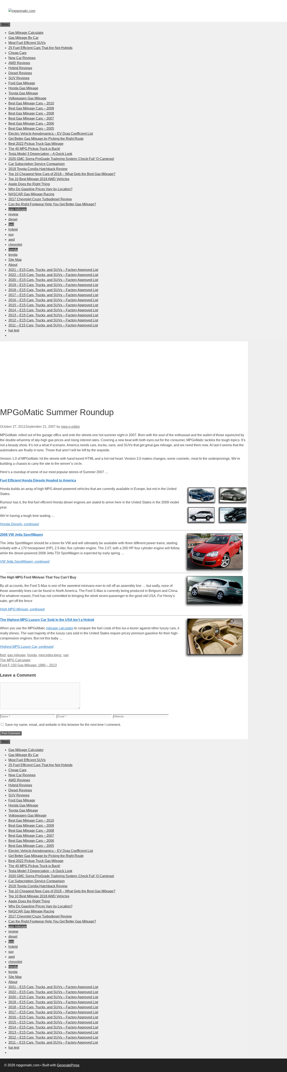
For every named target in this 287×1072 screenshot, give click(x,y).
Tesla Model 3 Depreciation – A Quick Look (40, 154)
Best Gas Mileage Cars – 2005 (31, 128)
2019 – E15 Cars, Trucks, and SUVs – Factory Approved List (53, 285)
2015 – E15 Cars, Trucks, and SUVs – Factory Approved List (53, 305)
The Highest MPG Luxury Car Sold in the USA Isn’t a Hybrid (47, 620)
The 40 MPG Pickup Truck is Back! (34, 149)
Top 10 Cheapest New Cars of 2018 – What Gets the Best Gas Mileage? (61, 174)
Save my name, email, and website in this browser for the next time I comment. (63, 724)
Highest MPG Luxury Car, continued (26, 646)
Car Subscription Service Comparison (36, 164)
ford (11, 224)
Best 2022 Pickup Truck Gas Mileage (35, 143)
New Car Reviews (22, 58)
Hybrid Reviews (20, 68)
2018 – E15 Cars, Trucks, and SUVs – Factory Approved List (53, 290)
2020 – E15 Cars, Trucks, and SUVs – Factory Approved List (53, 280)
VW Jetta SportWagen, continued (24, 561)
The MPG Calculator (15, 660)
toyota (12, 254)
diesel (12, 219)
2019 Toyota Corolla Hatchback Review (37, 169)
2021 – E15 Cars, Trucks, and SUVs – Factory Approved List (53, 270)
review (13, 214)
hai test (13, 330)
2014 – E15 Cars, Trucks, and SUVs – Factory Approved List (53, 310)
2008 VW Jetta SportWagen (21, 534)
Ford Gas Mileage (21, 83)
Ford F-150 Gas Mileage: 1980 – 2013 (28, 665)
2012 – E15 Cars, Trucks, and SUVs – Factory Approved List (53, 320)
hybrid (13, 229)
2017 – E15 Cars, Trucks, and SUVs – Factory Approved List (53, 295)
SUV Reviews (18, 78)
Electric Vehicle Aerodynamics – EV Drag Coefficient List (50, 133)
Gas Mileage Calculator (25, 32)
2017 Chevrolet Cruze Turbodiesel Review (40, 199)
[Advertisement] (124, 370)
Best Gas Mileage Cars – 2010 (31, 103)
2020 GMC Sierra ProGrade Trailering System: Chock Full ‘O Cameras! (61, 159)
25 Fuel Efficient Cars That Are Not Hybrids (40, 48)
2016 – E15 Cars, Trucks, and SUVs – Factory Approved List (53, 300)
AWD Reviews (19, 63)
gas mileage (17, 209)
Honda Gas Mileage (23, 88)
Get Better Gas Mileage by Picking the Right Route (46, 138)
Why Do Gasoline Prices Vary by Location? (40, 189)
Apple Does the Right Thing (29, 184)
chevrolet (15, 244)
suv (11, 234)
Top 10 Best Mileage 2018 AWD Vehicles (38, 179)
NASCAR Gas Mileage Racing (31, 194)
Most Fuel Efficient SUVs (27, 43)
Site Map (15, 259)
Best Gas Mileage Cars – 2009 (31, 108)
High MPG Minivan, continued (22, 609)
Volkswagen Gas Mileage (27, 98)
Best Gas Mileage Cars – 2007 (31, 118)
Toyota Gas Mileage (23, 93)
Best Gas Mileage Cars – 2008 (31, 113)
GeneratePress (68, 1065)
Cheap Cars (17, 53)
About (12, 265)
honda (13, 249)
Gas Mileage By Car (23, 38)
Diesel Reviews (20, 73)
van (66, 655)
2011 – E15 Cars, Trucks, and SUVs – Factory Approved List (53, 325)
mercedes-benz (50, 655)
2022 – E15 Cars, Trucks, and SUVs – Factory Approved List (53, 275)
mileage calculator (59, 628)
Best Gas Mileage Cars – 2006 (31, 123)
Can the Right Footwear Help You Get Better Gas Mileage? (52, 204)
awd (11, 239)
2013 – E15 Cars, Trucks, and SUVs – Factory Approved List (53, 315)
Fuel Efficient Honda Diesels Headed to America (38, 480)
